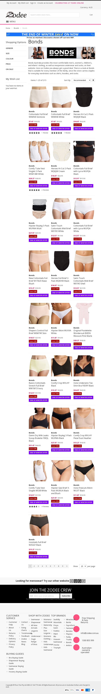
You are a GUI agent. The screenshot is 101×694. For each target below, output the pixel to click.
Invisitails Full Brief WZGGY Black (37, 543)
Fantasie (69, 628)
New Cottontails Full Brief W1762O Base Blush (38, 281)
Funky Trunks (69, 638)
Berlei (68, 622)
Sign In (33, 3)
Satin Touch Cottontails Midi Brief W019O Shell (83, 281)
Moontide (57, 622)
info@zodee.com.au (90, 633)
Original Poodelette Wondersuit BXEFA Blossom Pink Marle (83, 333)
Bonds (68, 642)
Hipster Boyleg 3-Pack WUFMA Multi (39, 227)
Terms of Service (67, 599)
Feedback (25, 636)
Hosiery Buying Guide (18, 671)
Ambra (69, 645)
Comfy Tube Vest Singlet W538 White (38, 489)
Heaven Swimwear (57, 640)
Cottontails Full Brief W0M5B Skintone (38, 115)
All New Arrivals (34, 626)
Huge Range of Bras (34, 641)
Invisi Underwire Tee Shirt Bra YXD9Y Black (84, 384)
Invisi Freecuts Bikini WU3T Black (83, 489)
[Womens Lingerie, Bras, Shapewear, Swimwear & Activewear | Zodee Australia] (16, 15)
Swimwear (35, 619)
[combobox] (54, 14)
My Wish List (23, 3)
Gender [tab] (9, 48)
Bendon (69, 631)
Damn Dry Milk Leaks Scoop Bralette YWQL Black (39, 438)
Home (8, 28)
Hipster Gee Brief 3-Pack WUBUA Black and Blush (60, 491)
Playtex (69, 634)
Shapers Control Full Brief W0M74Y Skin (38, 332)
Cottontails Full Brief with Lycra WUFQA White (83, 228)
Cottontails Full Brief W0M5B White (60, 115)
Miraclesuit (70, 619)
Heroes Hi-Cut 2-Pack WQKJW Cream (61, 170)
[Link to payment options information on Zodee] (80, 690)
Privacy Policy (57, 599)
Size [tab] (7, 53)
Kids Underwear (48, 642)
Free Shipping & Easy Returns (88, 620)
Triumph (56, 647)
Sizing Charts (24, 628)
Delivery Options (12, 639)
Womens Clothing (47, 637)
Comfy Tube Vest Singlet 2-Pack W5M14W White (37, 171)
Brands (16, 28)
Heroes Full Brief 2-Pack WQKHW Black (60, 279)
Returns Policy (12, 634)
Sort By (67, 80)
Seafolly (56, 619)
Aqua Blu (55, 634)
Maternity (48, 625)
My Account (11, 3)
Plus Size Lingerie (47, 630)
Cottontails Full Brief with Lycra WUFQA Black (83, 171)
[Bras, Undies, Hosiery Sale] (50, 34)
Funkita (56, 631)
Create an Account (45, 3)
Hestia (56, 645)
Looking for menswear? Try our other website (43, 580)
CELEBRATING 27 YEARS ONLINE (69, 3)
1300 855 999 (88, 640)
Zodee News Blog (24, 641)
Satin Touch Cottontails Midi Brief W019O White (61, 228)
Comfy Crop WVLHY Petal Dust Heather (83, 436)
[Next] (67, 566)
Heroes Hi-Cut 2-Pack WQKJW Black (83, 115)
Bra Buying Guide (16, 657)
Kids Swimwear (48, 648)
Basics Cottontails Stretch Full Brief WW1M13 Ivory (37, 386)
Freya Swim (55, 626)
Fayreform (70, 625)
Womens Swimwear (48, 620)
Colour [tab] (9, 58)
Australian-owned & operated (86, 650)
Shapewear (36, 622)
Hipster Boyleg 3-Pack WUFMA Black (61, 436)
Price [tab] (8, 64)
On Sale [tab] (9, 69)
